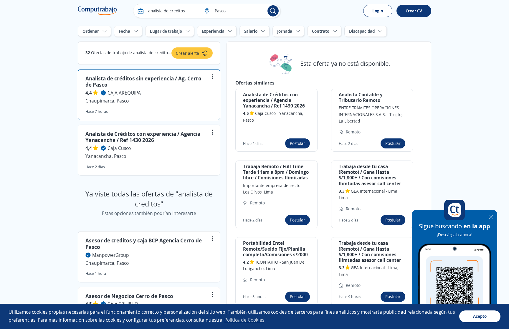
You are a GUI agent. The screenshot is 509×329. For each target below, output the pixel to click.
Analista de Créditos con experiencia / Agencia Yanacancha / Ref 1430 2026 (142, 137)
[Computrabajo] (97, 10)
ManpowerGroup (110, 255)
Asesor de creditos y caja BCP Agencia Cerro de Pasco (143, 243)
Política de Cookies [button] (244, 320)
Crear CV (414, 11)
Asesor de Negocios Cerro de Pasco (129, 296)
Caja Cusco (119, 148)
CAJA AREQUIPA (124, 93)
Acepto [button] (480, 316)
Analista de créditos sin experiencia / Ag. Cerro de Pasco (143, 81)
